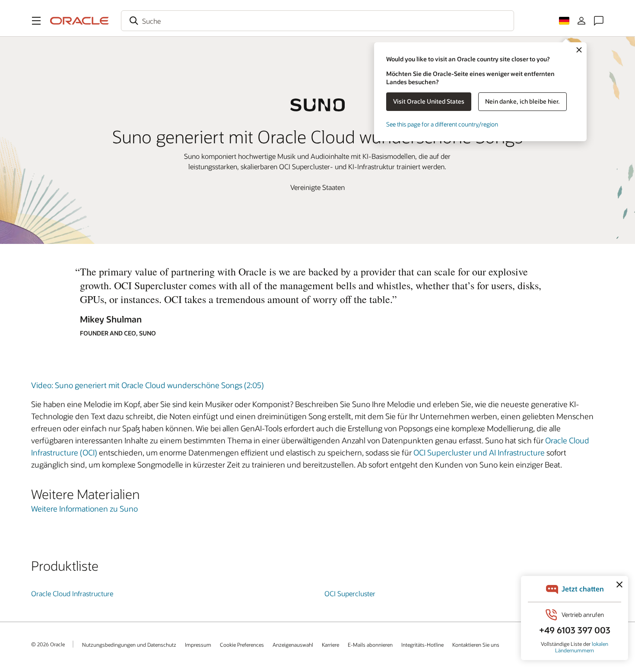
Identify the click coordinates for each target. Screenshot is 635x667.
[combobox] (317, 20)
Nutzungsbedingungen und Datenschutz (129, 644)
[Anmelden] (581, 21)
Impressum (198, 644)
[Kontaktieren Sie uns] (599, 21)
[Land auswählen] (564, 21)
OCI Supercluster (349, 593)
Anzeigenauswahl (293, 644)
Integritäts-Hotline (422, 644)
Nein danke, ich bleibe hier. (522, 101)
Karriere (330, 644)
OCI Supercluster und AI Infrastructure (479, 452)
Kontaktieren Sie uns (475, 644)
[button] (36, 21)
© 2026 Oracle (48, 644)
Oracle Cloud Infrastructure (72, 593)
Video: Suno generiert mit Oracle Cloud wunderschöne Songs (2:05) (147, 385)
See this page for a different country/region (442, 124)
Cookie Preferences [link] (242, 644)
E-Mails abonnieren (370, 644)
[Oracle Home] (79, 20)
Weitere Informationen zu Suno (84, 508)
